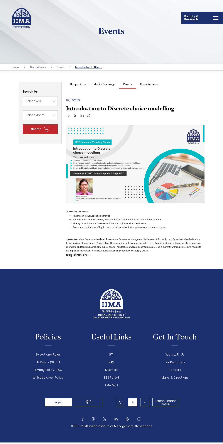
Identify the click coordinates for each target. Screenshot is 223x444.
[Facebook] (69, 115)
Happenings (78, 84)
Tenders (175, 370)
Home (15, 67)
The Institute (37, 67)
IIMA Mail (111, 385)
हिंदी (89, 402)
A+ (120, 402)
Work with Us (175, 354)
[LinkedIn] (82, 115)
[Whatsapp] (88, 115)
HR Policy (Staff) (48, 362)
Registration (76, 255)
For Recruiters (175, 362)
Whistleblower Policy (48, 377)
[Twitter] (75, 115)
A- (145, 402)
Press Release (149, 84)
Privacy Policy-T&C (48, 370)
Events (61, 67)
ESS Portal (111, 377)
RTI (111, 354)
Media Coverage (104, 84)
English (58, 402)
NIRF (111, 362)
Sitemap (111, 370)
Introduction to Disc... (88, 67)
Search (36, 129)
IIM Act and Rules (48, 354)
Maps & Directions (175, 377)
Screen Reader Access (165, 402)
